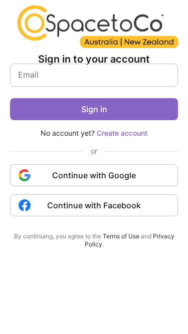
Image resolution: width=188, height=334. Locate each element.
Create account (122, 133)
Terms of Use (121, 236)
